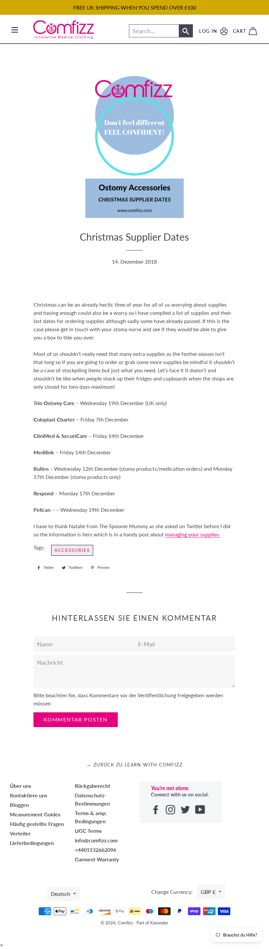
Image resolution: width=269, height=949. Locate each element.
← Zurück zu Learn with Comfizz (134, 764)
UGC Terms (88, 831)
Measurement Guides (35, 814)
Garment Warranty (97, 859)
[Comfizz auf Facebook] (156, 809)
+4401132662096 (95, 850)
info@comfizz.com (96, 840)
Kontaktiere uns (28, 795)
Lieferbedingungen (32, 843)
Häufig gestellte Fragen (37, 824)
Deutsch (60, 894)
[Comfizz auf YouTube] (200, 809)
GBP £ (208, 892)
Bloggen (19, 805)
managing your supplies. (192, 534)
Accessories (72, 550)
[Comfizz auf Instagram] (171, 809)
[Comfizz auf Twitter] (185, 809)
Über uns (20, 786)
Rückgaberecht (92, 786)
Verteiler (20, 833)
